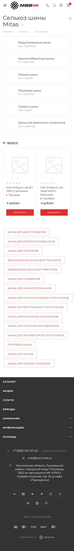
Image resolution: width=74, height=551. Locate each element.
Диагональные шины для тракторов (34, 260)
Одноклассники (60, 494)
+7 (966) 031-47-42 (25, 450)
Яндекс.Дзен (37, 503)
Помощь (9, 436)
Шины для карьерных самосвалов (33, 316)
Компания (11, 418)
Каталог (9, 381)
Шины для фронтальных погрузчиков (35, 307)
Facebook (23, 494)
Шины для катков (20, 354)
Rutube (28, 503)
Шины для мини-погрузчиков (30, 288)
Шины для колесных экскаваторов (33, 326)
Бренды (9, 409)
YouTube (51, 494)
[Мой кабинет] (61, 5)
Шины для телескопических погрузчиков (38, 297)
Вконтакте (14, 494)
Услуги (8, 400)
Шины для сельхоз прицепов (29, 363)
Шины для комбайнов (24, 279)
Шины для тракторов (23, 250)
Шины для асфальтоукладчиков (31, 241)
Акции (8, 390)
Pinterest (46, 503)
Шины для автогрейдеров (27, 232)
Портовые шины (20, 344)
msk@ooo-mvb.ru (40, 458)
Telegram (41, 494)
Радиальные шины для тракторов (32, 269)
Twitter (32, 494)
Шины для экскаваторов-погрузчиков (36, 335)
